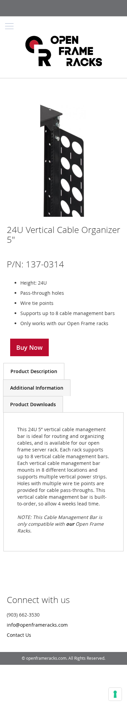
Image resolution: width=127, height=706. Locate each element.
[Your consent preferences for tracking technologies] (115, 694)
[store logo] (63, 52)
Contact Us (19, 635)
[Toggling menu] (9, 26)
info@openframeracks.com (37, 625)
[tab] (33, 371)
